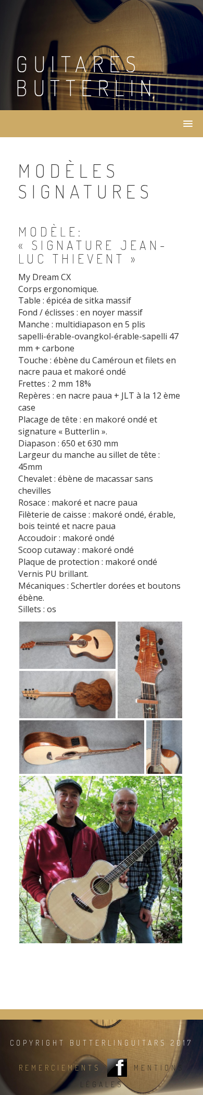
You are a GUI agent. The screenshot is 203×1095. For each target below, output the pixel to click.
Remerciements (59, 1068)
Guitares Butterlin (87, 75)
